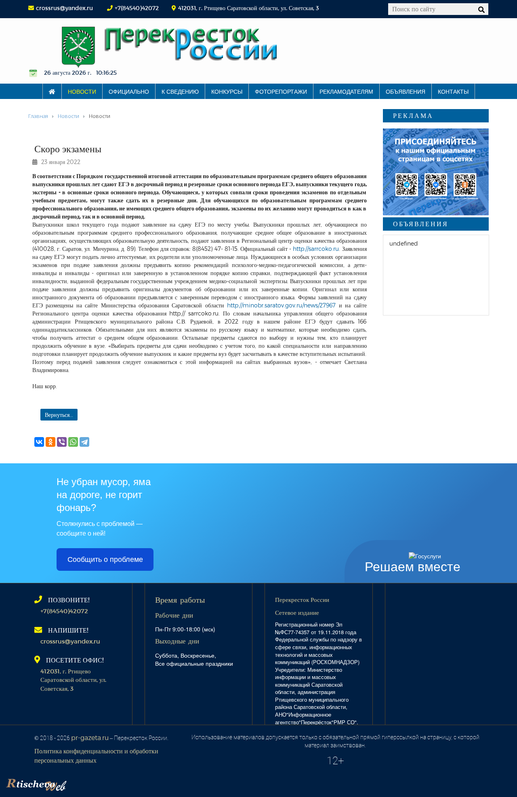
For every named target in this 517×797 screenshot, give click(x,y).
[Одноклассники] (50, 442)
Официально (129, 91)
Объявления (405, 91)
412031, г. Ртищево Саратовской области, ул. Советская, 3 (73, 679)
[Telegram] (84, 442)
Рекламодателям (346, 91)
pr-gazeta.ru (90, 737)
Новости (82, 91)
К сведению (180, 91)
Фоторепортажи (281, 91)
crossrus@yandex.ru (64, 7)
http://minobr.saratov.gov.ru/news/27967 (281, 305)
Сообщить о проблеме (105, 559)
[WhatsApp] (73, 442)
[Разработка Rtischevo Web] (77, 783)
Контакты (453, 91)
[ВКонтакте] (39, 442)
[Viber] (62, 442)
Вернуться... (59, 414)
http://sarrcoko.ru (316, 248)
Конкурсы (226, 91)
